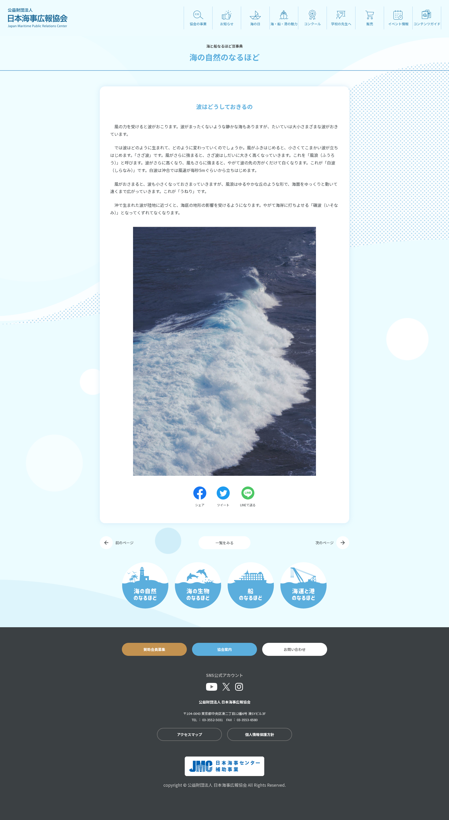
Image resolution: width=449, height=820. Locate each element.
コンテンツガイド (426, 23)
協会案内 (224, 649)
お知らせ (227, 23)
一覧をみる (224, 542)
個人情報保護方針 (259, 734)
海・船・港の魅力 (284, 23)
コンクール (312, 23)
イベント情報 (398, 23)
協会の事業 (198, 23)
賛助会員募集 (154, 649)
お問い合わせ (295, 649)
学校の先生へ (341, 23)
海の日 (255, 23)
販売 (369, 23)
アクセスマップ (189, 734)
